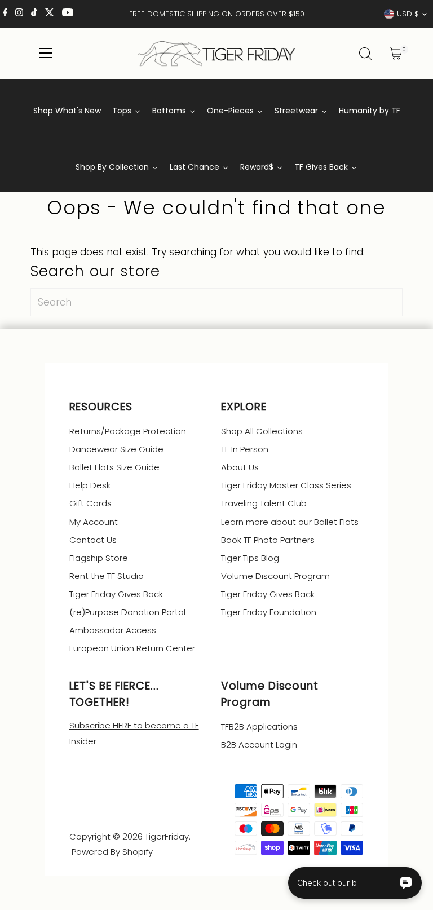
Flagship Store (98, 558)
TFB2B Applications (259, 726)
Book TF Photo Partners (268, 540)
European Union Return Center (132, 648)
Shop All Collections (262, 431)
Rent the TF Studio (106, 576)
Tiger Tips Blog (250, 558)
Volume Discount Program (275, 576)
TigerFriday (167, 836)
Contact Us (93, 540)
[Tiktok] (34, 14)
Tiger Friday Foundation (268, 612)
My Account (93, 522)
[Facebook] (5, 14)
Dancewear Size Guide (116, 449)
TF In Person (244, 449)
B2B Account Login (259, 744)
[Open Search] (365, 53)
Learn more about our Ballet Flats (290, 522)
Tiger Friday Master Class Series (286, 485)
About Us (240, 467)
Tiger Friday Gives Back (116, 594)
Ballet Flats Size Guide (114, 467)
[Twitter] (49, 14)
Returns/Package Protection (127, 431)
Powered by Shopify (112, 852)
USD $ (408, 13)
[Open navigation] (45, 53)
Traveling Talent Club (264, 503)
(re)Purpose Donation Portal (127, 612)
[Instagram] (19, 14)
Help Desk (90, 485)
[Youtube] (67, 14)
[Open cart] (396, 53)
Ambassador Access (112, 630)
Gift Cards (90, 503)
